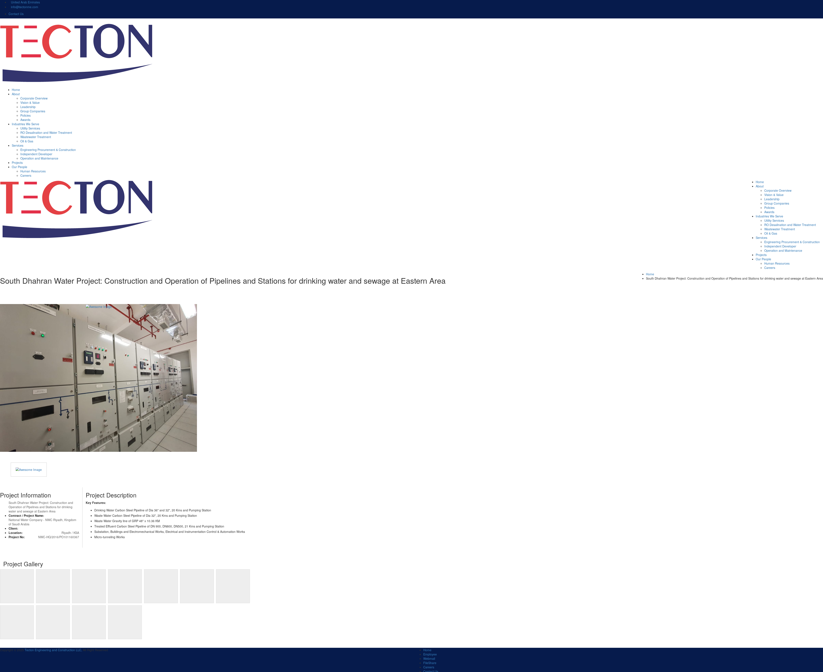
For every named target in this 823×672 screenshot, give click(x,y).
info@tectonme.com (24, 7)
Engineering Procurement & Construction (48, 150)
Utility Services (30, 128)
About (16, 94)
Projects (17, 162)
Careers (25, 175)
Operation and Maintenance (39, 158)
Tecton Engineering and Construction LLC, (53, 650)
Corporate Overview (34, 98)
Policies (25, 115)
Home (16, 89)
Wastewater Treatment (35, 137)
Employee (430, 654)
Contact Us (16, 14)
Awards (25, 120)
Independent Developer (36, 154)
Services (17, 145)
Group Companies (32, 111)
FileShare (429, 663)
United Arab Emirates (25, 2)
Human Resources (33, 171)
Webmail (429, 658)
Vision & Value (30, 102)
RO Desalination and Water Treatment (46, 132)
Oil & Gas (26, 141)
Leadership (28, 107)
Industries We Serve (25, 124)
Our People (19, 167)
